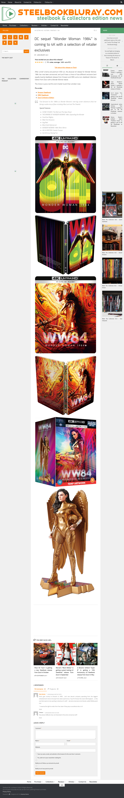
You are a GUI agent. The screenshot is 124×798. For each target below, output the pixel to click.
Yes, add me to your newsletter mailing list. (49, 758)
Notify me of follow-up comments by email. (47, 763)
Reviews (34, 25)
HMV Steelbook (43, 95)
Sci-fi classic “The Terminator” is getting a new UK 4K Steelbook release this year (116, 96)
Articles (44, 25)
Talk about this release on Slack (66, 68)
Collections (24, 25)
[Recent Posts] (107, 66)
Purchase (12, 25)
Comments (40, 689)
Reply (40, 709)
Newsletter (64, 25)
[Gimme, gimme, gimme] (44, 62)
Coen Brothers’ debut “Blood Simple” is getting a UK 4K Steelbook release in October (116, 85)
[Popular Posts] (117, 66)
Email (69, 740)
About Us (18, 2)
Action (46, 30)
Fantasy (53, 30)
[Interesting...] (40, 62)
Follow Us (37, 2)
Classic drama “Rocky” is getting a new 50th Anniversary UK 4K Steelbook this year (116, 74)
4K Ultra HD (38, 30)
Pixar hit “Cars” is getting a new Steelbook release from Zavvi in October (43, 670)
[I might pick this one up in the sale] (38, 62)
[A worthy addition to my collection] (42, 62)
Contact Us (27, 2)
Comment (38, 728)
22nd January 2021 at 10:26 (52, 712)
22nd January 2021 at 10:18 (54, 694)
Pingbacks (54, 689)
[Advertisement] (66, 620)
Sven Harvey (42, 694)
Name (37, 740)
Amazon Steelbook (44, 92)
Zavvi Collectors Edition (46, 98)
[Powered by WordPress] (9, 794)
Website (37, 747)
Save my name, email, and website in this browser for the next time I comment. (59, 754)
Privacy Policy (7, 791)
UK (58, 30)
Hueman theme (25, 794)
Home (3, 2)
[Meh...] (36, 62)
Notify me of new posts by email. (44, 768)
